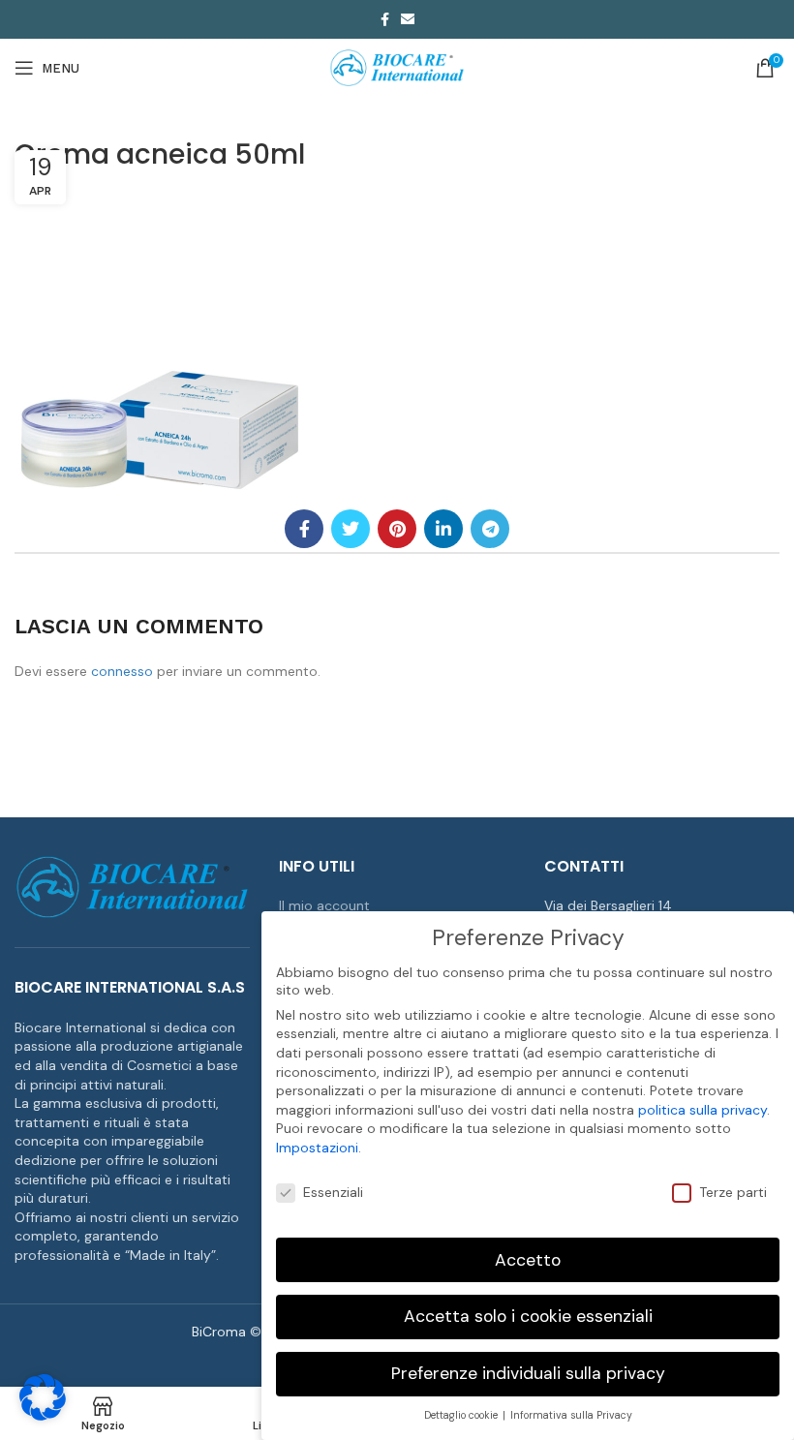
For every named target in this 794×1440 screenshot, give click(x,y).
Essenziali (333, 1192)
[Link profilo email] (407, 19)
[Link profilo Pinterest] (397, 528)
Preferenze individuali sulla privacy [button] (528, 1373)
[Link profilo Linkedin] (443, 528)
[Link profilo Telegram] (490, 528)
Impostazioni (317, 1147)
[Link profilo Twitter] (350, 528)
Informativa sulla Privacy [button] (571, 1415)
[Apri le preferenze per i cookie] (42, 1416)
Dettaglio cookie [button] (462, 1415)
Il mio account (324, 905)
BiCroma (219, 1331)
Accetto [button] (528, 1260)
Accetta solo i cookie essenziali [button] (528, 1316)
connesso (122, 671)
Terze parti (733, 1192)
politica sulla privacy (702, 1109)
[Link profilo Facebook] (385, 19)
